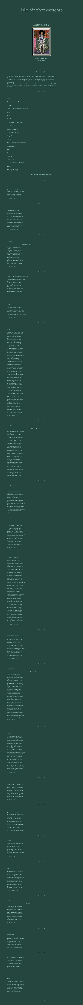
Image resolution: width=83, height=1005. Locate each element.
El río (8, 115)
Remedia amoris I (11, 146)
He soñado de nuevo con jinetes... (15, 122)
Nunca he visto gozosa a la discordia (16, 142)
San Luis (9, 156)
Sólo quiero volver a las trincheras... (16, 162)
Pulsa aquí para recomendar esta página (41, 174)
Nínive (9, 139)
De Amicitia (10, 105)
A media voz (14, 169)
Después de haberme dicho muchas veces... (18, 108)
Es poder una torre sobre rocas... (15, 119)
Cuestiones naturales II (13, 102)
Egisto (8, 112)
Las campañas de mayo (13, 132)
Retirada (9, 149)
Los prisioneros (11, 136)
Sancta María (10, 159)
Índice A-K (14, 171)
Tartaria (9, 166)
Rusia (8, 153)
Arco (8, 98)
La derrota (9, 125)
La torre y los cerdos (12, 129)
